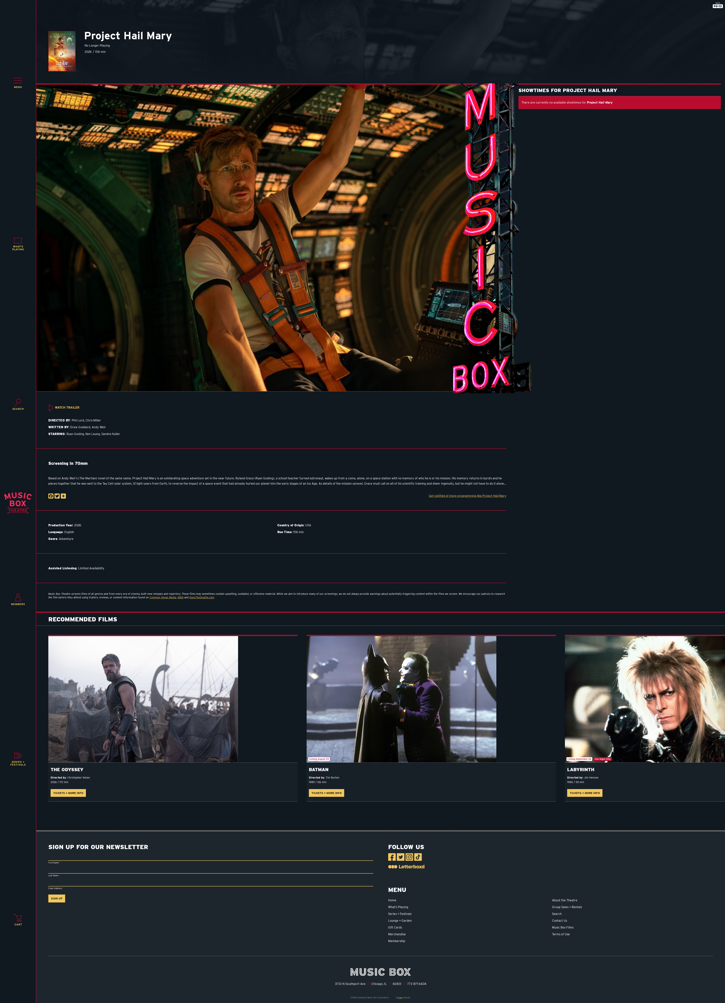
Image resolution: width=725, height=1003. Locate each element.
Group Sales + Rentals (567, 907)
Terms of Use (561, 934)
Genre (52, 539)
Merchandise (397, 934)
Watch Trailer (67, 407)
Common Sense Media (163, 597)
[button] (18, 83)
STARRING (56, 434)
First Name (53, 862)
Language (55, 532)
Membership (396, 941)
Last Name (53, 875)
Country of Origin (290, 525)
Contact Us (559, 920)
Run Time (284, 532)
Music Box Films (563, 927)
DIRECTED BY (59, 420)
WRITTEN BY (58, 427)
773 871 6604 (416, 984)
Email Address (55, 888)
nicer (400, 997)
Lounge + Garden (400, 920)
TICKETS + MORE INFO (68, 793)
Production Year (60, 525)
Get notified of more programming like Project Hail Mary (467, 496)
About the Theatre (564, 900)
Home (392, 900)
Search (557, 914)
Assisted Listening (62, 568)
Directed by (58, 777)
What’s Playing (398, 907)
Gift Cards (395, 927)
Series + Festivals (400, 914)
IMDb (180, 597)
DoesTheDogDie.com (201, 597)
